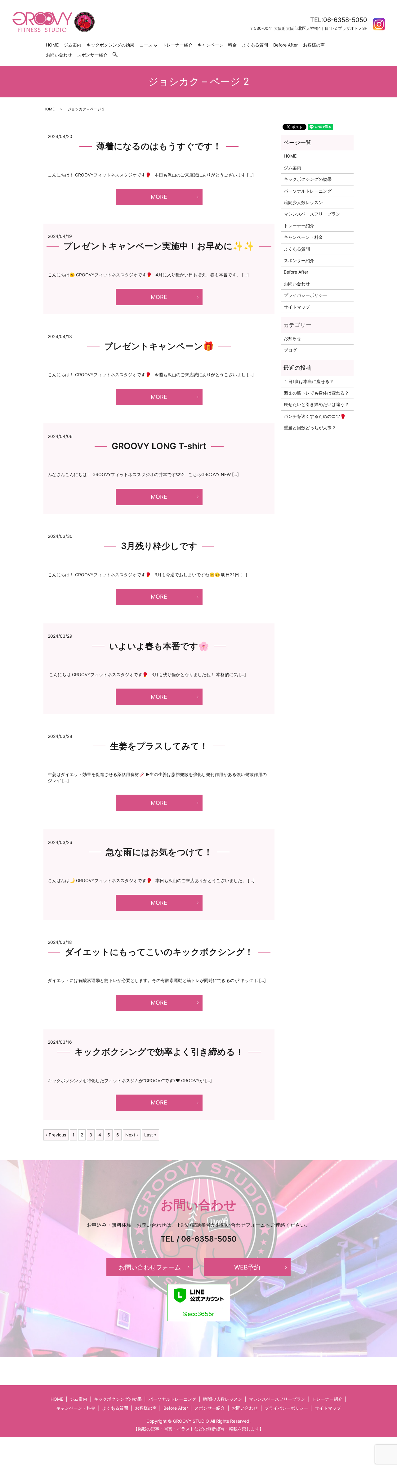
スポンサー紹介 (92, 54)
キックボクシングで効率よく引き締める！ (159, 1051)
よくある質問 (255, 44)
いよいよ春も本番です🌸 (159, 646)
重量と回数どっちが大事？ (310, 427)
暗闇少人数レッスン (303, 202)
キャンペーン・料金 (217, 44)
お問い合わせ (59, 54)
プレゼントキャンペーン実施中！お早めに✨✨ (159, 246)
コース (146, 44)
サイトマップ (297, 307)
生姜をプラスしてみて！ (159, 746)
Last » (150, 1134)
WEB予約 (247, 1267)
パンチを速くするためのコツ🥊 (315, 416)
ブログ (290, 350)
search (118, 54)
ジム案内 (72, 44)
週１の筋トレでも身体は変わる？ (316, 392)
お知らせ (292, 338)
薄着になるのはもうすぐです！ (158, 146)
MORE (159, 197)
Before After (285, 44)
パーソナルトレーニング (308, 191)
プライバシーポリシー (305, 295)
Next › (131, 1134)
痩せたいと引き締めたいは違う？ (316, 404)
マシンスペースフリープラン (312, 213)
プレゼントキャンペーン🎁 (159, 346)
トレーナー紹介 (177, 44)
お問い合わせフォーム (150, 1267)
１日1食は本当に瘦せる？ (309, 381)
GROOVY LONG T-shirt (159, 446)
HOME (52, 44)
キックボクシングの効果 (110, 44)
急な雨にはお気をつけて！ (159, 852)
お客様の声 (314, 44)
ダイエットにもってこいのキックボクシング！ (159, 952)
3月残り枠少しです (159, 546)
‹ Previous (56, 1134)
